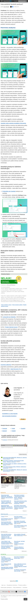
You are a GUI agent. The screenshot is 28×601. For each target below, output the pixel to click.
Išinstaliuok (24, 528)
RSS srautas (5, 591)
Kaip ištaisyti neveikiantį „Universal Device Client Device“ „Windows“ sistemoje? (13, 461)
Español (23, 428)
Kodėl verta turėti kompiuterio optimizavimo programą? (19, 486)
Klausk (3, 445)
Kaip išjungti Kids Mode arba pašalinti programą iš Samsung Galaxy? (6, 523)
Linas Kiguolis (6, 6)
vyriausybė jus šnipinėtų (9, 317)
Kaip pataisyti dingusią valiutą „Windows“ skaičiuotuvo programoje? (20, 502)
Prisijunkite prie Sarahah (9, 191)
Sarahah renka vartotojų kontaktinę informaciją (13, 123)
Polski (13, 428)
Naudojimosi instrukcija (12, 585)
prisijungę (5, 439)
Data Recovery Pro (15, 369)
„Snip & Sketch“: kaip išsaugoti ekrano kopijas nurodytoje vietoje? (6, 542)
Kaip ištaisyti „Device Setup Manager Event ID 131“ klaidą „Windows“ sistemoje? (20, 507)
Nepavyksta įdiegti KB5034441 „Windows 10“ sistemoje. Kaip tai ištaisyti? (7, 507)
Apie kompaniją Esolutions (9, 416)
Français (4, 428)
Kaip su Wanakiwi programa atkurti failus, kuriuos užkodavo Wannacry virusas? (20, 565)
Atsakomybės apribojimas (6, 587)
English (14, 431)
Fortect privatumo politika (17, 304)
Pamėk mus (21, 591)
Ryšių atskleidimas (17, 587)
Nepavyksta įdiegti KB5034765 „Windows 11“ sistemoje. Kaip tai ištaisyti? (7, 496)
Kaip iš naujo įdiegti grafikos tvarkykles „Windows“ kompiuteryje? (7, 547)
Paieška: (16, 1)
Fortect (14, 300)
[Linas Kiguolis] (11, 6)
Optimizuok (24, 551)
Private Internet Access (11, 327)
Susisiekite (25, 587)
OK (25, 599)
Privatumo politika (4, 599)
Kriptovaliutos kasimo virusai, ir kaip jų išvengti (7, 485)
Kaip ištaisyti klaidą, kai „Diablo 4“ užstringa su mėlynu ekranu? (6, 502)
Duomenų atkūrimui (6, 364)
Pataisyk (24, 510)
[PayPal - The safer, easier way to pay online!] (23, 419)
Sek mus (13, 591)
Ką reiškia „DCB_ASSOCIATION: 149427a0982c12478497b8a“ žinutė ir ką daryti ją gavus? (7, 559)
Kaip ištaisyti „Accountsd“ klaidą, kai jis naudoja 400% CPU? (20, 522)
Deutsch (4, 431)
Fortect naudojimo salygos (6, 304)
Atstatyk (24, 572)
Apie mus (3, 585)
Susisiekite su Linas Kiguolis (9, 413)
